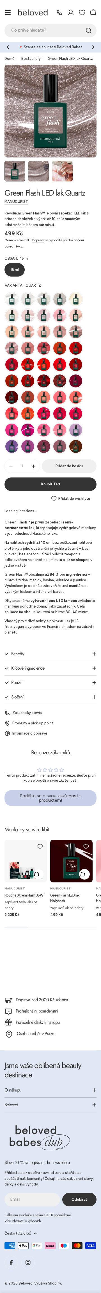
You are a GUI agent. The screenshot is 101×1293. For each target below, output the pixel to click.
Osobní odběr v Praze (35, 1033)
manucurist (16, 202)
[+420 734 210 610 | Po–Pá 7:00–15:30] (59, 12)
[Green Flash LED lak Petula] (11, 430)
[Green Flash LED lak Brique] (27, 397)
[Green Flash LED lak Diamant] (59, 299)
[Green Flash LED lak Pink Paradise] (59, 430)
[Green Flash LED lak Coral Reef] (43, 364)
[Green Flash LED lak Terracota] (59, 348)
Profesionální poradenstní (37, 1011)
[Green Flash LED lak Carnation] (11, 348)
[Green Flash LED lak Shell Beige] (59, 332)
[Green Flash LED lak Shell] (75, 299)
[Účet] (70, 12)
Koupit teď (50, 484)
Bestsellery (31, 58)
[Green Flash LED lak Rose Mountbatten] (59, 446)
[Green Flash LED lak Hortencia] (59, 315)
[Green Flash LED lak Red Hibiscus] (43, 381)
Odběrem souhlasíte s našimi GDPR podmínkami (37, 1215)
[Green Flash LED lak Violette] (27, 446)
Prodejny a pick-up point (32, 723)
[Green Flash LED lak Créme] (11, 315)
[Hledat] (88, 30)
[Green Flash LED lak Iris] (11, 446)
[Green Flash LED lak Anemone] (27, 364)
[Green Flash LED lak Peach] (43, 397)
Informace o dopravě (29, 733)
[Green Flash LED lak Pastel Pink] (75, 315)
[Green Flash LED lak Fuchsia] (59, 413)
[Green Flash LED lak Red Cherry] (75, 348)
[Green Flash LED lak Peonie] (75, 413)
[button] (7, 47)
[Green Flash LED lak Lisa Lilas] (75, 430)
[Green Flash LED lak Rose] (43, 430)
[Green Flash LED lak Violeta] (75, 381)
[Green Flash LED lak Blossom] (43, 315)
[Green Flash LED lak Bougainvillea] (43, 413)
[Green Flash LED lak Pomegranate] (27, 381)
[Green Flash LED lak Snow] (11, 299)
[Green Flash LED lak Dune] (27, 332)
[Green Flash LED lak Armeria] (27, 430)
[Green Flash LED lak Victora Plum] (43, 446)
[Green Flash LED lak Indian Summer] (11, 381)
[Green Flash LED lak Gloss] (27, 315)
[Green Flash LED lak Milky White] (27, 299)
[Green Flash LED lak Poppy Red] (11, 364)
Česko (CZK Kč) (17, 1233)
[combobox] (50, 30)
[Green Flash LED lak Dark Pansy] (11, 397)
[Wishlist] (82, 12)
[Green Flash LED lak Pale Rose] (43, 332)
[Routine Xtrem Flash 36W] (25, 861)
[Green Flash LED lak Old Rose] (27, 348)
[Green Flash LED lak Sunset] (27, 413)
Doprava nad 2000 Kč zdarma (42, 999)
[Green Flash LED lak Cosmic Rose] (75, 332)
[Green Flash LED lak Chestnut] (75, 446)
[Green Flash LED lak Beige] (11, 332)
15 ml (14, 270)
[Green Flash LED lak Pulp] (11, 413)
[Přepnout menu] (7, 12)
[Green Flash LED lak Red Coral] (59, 364)
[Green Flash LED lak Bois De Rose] (43, 348)
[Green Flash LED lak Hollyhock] (71, 861)
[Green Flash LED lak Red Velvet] (75, 364)
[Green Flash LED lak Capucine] (59, 397)
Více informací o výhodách (22, 1221)
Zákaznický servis (27, 713)
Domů (9, 58)
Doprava (38, 240)
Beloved (26, 1283)
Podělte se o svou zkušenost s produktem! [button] (51, 798)
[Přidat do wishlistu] (40, 846)
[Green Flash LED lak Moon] (43, 299)
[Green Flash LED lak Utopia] (59, 381)
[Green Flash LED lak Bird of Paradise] (75, 397)
